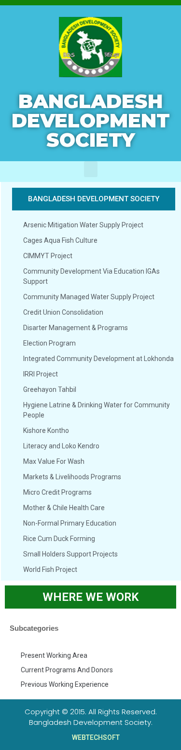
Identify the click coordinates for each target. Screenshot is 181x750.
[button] (90, 169)
